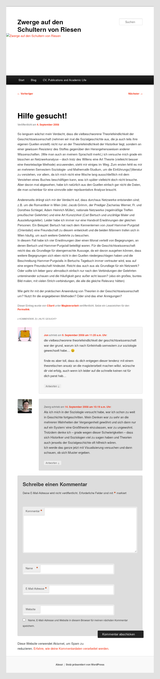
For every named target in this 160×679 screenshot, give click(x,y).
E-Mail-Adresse (36, 588)
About (59, 664)
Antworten (53, 386)
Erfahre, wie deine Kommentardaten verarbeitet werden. (71, 648)
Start (21, 80)
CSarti (50, 305)
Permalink (24, 309)
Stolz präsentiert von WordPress (85, 664)
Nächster (135, 93)
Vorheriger (25, 93)
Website (30, 609)
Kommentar (34, 511)
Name (32, 568)
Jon (46, 335)
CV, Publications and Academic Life (64, 80)
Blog (33, 80)
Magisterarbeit (70, 305)
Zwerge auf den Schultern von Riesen (49, 25)
